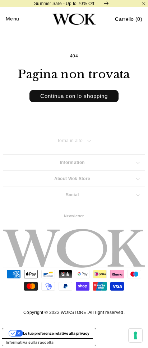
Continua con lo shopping (74, 96)
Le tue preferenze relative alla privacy (56, 333)
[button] (128, 19)
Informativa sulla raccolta (30, 342)
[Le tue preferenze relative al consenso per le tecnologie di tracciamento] (135, 335)
